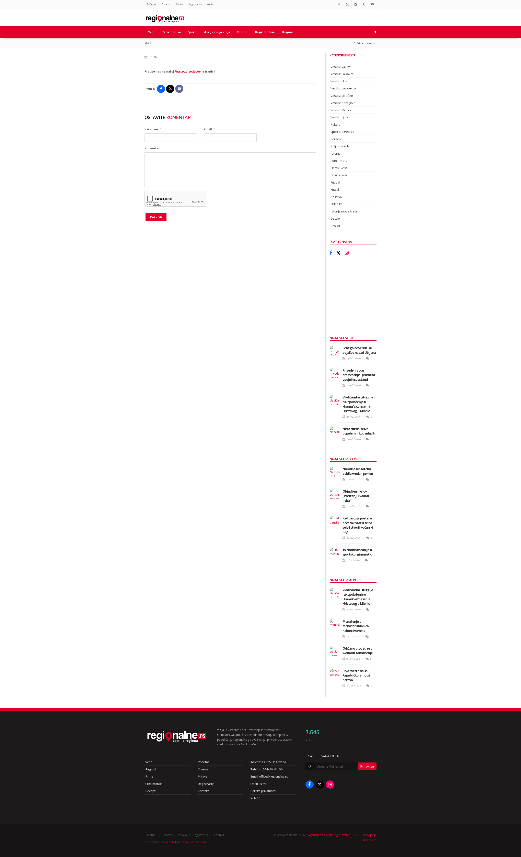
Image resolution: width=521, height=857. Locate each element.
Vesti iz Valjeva (341, 67)
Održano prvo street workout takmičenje (358, 650)
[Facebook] (339, 4)
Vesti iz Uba (339, 81)
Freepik (169, 842)
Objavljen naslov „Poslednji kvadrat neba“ (356, 496)
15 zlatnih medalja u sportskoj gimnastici (357, 552)
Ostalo (335, 218)
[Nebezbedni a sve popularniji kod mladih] (334, 431)
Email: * (209, 129)
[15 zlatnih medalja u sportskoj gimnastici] (334, 552)
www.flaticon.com (194, 842)
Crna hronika (339, 175)
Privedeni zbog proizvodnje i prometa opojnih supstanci (359, 375)
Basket (335, 226)
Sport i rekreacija (342, 132)
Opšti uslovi (258, 784)
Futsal (335, 189)
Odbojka (336, 204)
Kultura (335, 124)
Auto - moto (339, 160)
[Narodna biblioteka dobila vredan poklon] (334, 471)
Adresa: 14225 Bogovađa (268, 762)
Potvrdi (156, 217)
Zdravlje (336, 139)
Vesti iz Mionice (341, 110)
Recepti (150, 791)
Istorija (335, 153)
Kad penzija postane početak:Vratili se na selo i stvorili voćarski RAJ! (358, 525)
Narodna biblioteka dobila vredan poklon (358, 471)
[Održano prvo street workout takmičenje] (334, 651)
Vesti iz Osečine (342, 96)
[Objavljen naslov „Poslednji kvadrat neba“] (334, 494)
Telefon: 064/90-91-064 (267, 769)
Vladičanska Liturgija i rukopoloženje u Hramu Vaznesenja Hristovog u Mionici (358, 404)
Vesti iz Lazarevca (343, 88)
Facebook (181, 71)
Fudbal (335, 182)
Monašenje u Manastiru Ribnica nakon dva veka (356, 626)
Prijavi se (367, 766)
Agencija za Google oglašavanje (329, 835)
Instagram (195, 71)
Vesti (369, 43)
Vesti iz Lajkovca (342, 74)
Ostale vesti (339, 168)
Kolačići (255, 798)
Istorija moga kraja (344, 211)
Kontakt (211, 4)
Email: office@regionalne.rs (269, 776)
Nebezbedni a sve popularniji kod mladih (359, 431)
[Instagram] (356, 4)
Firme (149, 776)
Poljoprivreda (340, 146)
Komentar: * (153, 148)
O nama (166, 4)
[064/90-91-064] (364, 4)
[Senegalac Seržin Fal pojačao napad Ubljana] (334, 350)
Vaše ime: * (152, 129)
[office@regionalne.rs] (372, 4)
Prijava (179, 4)
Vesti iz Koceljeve (343, 103)
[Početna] (164, 17)
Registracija (195, 4)
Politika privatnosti (263, 791)
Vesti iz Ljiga (339, 117)
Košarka (336, 197)
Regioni (150, 769)
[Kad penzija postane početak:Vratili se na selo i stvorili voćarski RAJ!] (334, 521)
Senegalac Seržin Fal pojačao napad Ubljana (359, 350)
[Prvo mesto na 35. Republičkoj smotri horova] (334, 673)
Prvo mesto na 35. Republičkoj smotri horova (356, 675)
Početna (151, 4)
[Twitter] (347, 4)
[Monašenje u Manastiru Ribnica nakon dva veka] (334, 624)
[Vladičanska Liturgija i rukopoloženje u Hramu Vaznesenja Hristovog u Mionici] (334, 400)
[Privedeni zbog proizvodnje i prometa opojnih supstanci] (334, 373)
